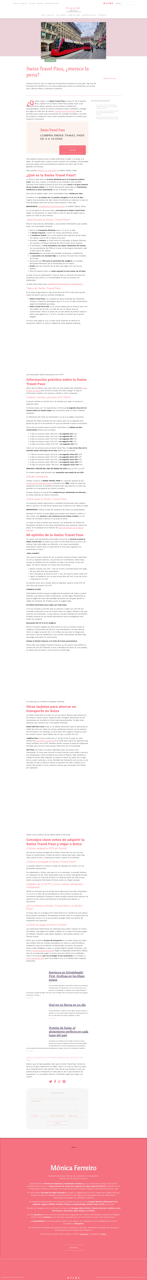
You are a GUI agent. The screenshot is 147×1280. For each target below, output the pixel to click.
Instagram (84, 1234)
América (23, 3)
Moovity (134, 1277)
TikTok (103, 1234)
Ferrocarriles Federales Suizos (39, 483)
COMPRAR (72, 150)
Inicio (43, 15)
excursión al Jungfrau (45, 741)
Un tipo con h (143, 1277)
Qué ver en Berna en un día (67, 1005)
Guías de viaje (74, 15)
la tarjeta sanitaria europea (42, 951)
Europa (32, 3)
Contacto (102, 15)
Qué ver (50, 15)
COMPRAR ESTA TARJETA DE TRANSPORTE (64, 284)
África (16, 3)
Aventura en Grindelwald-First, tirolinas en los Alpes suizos (66, 976)
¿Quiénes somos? (89, 15)
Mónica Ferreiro (109, 78)
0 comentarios (29, 997)
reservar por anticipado (47, 170)
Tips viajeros (61, 15)
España (40, 3)
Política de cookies (20, 1277)
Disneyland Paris (52, 3)
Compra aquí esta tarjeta (65, 111)
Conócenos (73, 1248)
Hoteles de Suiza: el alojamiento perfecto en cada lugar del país (68, 1031)
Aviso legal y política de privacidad (8, 1277)
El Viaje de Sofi (109, 1277)
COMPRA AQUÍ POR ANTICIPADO (52, 206)
